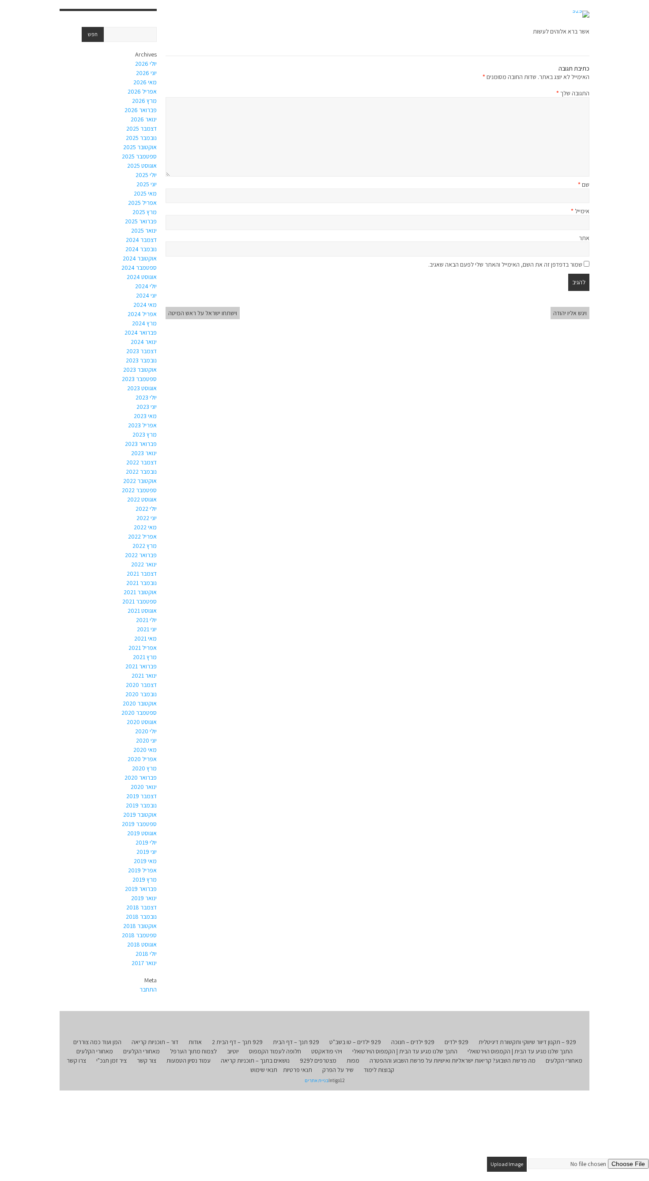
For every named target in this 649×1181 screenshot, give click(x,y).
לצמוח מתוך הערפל (193, 1051)
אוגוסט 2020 (142, 722)
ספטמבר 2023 (139, 379)
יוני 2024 (146, 295)
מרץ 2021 (145, 657)
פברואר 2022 (141, 555)
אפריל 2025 (142, 203)
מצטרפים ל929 (318, 1060)
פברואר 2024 (141, 332)
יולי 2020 (146, 731)
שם (583, 185)
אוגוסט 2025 (142, 166)
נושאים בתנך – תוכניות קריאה (255, 1060)
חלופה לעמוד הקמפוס (275, 1051)
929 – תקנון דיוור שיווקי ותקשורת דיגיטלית (527, 1042)
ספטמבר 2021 (139, 601)
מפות (353, 1060)
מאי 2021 (145, 638)
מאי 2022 (145, 527)
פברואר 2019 (141, 889)
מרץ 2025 (144, 212)
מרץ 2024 (144, 323)
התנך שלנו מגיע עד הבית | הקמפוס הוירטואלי (520, 1051)
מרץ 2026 (144, 101)
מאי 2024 (145, 305)
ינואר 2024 (144, 342)
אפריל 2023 (142, 425)
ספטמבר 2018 (139, 935)
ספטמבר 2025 (139, 156)
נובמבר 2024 (141, 249)
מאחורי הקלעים (141, 1051)
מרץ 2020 (144, 768)
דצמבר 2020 (141, 685)
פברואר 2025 (141, 221)
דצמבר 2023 (141, 351)
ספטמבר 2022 (139, 490)
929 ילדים (456, 1042)
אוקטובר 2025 (140, 147)
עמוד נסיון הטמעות (188, 1060)
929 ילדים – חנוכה (412, 1042)
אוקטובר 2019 (140, 815)
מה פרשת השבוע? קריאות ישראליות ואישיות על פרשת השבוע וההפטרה (453, 1060)
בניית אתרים (316, 1080)
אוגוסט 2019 (142, 833)
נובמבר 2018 (141, 917)
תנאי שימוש (263, 1070)
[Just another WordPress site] (580, 14)
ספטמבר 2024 (139, 268)
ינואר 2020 (144, 787)
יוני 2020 (146, 740)
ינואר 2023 (144, 453)
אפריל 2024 (142, 314)
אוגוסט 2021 (142, 611)
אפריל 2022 (142, 536)
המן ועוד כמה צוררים (97, 1042)
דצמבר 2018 (141, 907)
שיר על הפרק (338, 1070)
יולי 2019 (146, 842)
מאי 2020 (145, 750)
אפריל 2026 (142, 91)
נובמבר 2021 (141, 583)
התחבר (148, 989)
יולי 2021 (146, 620)
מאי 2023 (145, 416)
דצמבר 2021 (142, 573)
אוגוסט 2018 (142, 944)
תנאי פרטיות (297, 1070)
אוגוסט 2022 (142, 499)
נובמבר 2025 (141, 138)
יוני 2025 (146, 184)
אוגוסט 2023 (142, 388)
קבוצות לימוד (379, 1070)
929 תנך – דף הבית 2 (237, 1042)
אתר (584, 238)
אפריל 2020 (142, 759)
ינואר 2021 (144, 675)
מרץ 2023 (144, 434)
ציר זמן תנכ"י (111, 1060)
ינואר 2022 (144, 564)
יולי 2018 (146, 954)
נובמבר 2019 (141, 805)
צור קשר (146, 1060)
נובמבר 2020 (141, 694)
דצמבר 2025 (141, 128)
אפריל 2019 (142, 870)
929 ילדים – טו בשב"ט (355, 1042)
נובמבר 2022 (141, 471)
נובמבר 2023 (141, 360)
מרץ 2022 (144, 546)
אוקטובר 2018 (140, 926)
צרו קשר (76, 1060)
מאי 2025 (145, 193)
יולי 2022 (146, 509)
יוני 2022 (146, 518)
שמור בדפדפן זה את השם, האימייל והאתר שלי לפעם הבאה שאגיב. (505, 264)
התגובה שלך (572, 93)
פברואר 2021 (141, 666)
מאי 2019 (145, 861)
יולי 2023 (146, 397)
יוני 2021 (147, 629)
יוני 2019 (146, 852)
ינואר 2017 (144, 963)
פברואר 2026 (141, 110)
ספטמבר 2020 (139, 713)
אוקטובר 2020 (140, 703)
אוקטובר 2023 (140, 370)
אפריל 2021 (142, 648)
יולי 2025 (146, 175)
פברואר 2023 (141, 444)
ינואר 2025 (144, 230)
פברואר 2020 (141, 777)
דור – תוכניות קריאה (155, 1042)
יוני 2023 (146, 407)
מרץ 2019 (144, 879)
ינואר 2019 (144, 898)
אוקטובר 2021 (140, 592)
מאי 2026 (145, 82)
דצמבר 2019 (141, 796)
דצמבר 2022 (141, 462)
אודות (195, 1042)
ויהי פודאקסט (326, 1051)
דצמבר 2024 (141, 240)
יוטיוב (233, 1051)
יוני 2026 (146, 73)
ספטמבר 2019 (139, 824)
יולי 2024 (146, 286)
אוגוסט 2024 (142, 277)
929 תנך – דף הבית (296, 1042)
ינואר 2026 (144, 119)
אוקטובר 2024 (140, 258)
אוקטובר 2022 (140, 481)
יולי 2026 (146, 64)
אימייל (580, 211)
